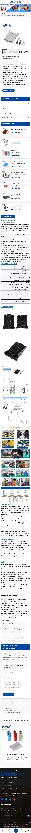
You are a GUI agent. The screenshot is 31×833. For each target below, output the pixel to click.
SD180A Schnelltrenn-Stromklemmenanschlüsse (18, 173)
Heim (5, 14)
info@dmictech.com (8, 782)
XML (30, 822)
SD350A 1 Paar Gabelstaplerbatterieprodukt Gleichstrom (19, 184)
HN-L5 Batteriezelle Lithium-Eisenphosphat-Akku (18, 195)
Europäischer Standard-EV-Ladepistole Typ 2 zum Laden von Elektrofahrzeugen (19, 206)
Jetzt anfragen (9, 90)
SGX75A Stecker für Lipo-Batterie (11, 635)
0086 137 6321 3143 (9, 785)
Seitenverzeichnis (7, 822)
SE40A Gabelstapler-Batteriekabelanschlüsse (18, 162)
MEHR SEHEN (15, 132)
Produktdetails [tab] (8, 216)
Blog (1, 822)
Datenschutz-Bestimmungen (20, 822)
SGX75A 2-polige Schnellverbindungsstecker (14, 638)
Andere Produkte (7, 118)
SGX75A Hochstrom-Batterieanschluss (13, 632)
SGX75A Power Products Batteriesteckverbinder (9, 625)
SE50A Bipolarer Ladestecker (19, 129)
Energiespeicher (7, 113)
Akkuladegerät (6, 108)
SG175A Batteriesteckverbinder (20, 140)
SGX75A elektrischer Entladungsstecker (13, 629)
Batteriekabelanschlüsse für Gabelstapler (14, 641)
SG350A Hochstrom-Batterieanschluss (17, 151)
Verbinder (12, 14)
